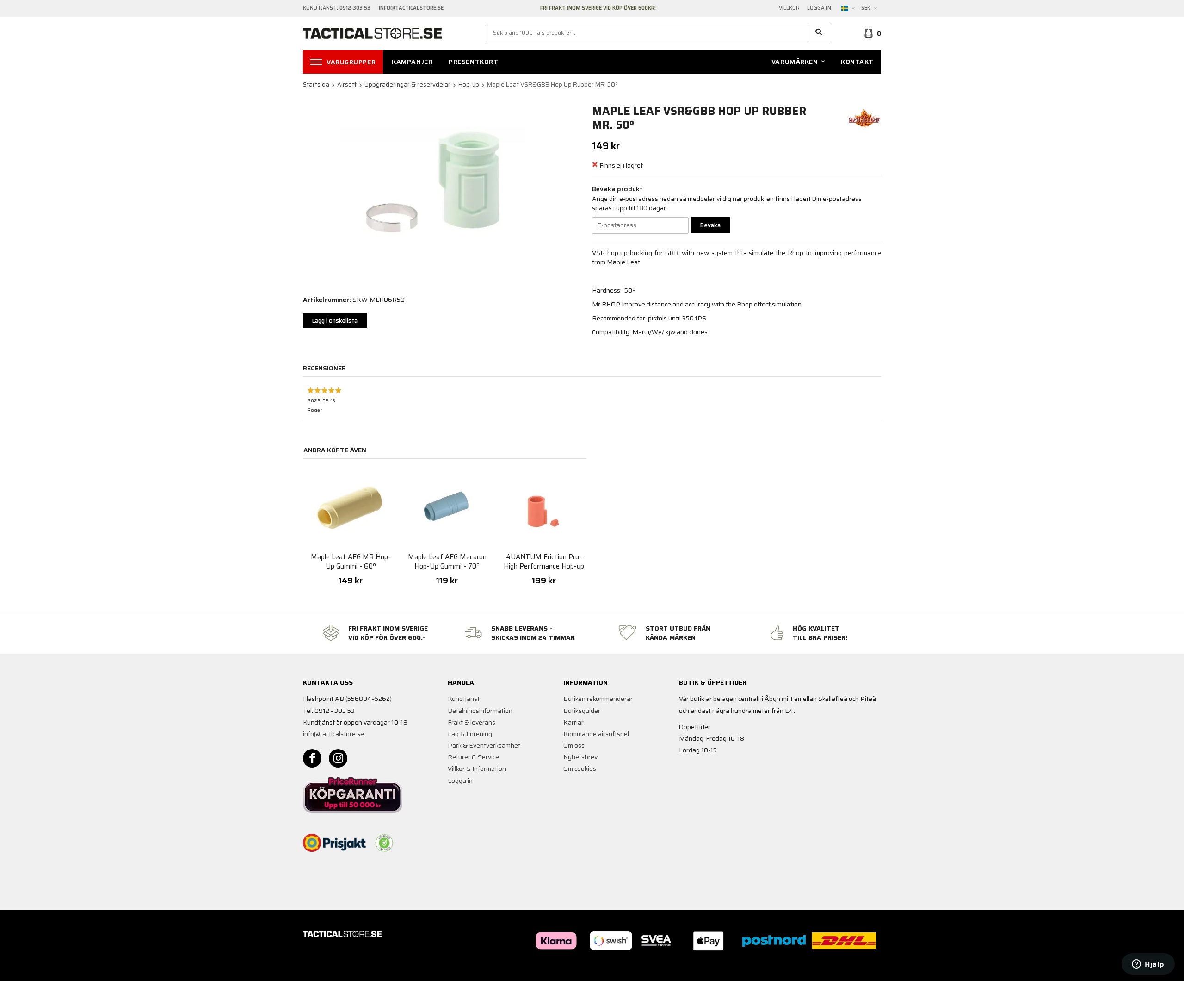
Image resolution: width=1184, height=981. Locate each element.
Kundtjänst (464, 699)
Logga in (819, 8)
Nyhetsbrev (580, 757)
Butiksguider (581, 711)
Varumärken (794, 61)
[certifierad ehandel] (384, 843)
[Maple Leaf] (864, 117)
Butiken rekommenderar (598, 699)
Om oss (574, 745)
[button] (818, 33)
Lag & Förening (470, 734)
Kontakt (857, 61)
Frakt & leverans (471, 722)
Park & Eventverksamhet (484, 745)
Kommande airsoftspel (596, 734)
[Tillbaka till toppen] (868, 968)
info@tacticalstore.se (333, 734)
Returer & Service (473, 757)
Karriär (573, 722)
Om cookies (579, 768)
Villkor (789, 8)
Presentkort (473, 61)
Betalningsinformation (480, 711)
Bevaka (710, 225)
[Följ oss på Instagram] (338, 758)
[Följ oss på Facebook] (312, 758)
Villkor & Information (477, 768)
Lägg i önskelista (335, 320)
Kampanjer (412, 61)
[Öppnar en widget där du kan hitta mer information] (1148, 964)
